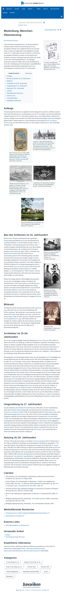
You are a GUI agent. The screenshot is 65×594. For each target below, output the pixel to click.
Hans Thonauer (43, 340)
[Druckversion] (58, 30)
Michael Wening (42, 144)
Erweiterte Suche (22, 25)
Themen (16, 9)
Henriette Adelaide (29, 408)
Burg (42, 112)
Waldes (19, 410)
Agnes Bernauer (16, 251)
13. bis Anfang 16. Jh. (12, 562)
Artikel (39, 9)
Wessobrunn (15, 294)
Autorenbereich (20, 590)
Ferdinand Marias (48, 412)
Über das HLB (54, 9)
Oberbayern (9, 576)
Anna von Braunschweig (21, 266)
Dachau (38, 296)
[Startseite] (32, 3)
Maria (16, 387)
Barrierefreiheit (45, 590)
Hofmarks (13, 410)
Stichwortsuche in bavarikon (14, 516)
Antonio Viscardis (48, 416)
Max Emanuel (21, 414)
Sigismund (38, 308)
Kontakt (12, 12)
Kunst (46, 571)
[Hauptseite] (3, 9)
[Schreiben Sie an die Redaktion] (60, 30)
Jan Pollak (15, 361)
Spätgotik (14, 340)
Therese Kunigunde (39, 441)
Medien (30, 9)
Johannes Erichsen (12, 40)
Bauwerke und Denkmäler (31, 571)
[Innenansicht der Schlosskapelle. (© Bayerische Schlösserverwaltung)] (52, 313)
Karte (23, 9)
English (5, 12)
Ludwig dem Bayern (17, 376)
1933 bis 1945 (45, 567)
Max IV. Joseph (53, 445)
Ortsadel (50, 118)
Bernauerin (9, 253)
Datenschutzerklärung (36, 590)
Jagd (31, 287)
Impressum (27, 590)
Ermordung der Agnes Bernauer (15, 537)
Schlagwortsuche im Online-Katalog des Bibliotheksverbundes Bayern (27, 513)
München (21, 240)
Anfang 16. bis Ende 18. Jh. (32, 562)
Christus (29, 385)
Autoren (45, 9)
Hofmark (6, 240)
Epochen (9, 9)
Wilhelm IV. (14, 318)
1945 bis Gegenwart (12, 571)
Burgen (8, 535)
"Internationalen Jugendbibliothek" (23, 456)
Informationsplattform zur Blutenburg (16, 525)
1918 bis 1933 (31, 567)
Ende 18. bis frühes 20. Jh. (14, 567)
